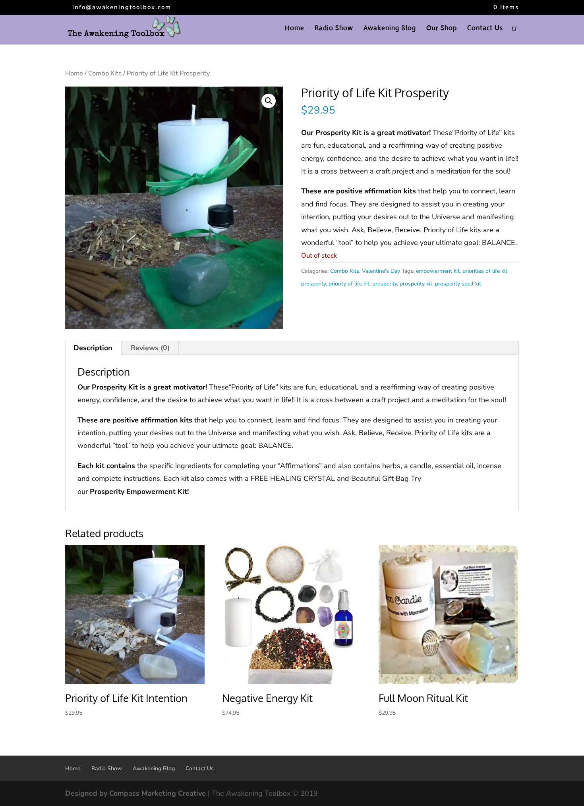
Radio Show (334, 28)
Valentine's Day (381, 271)
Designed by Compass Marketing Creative (135, 793)
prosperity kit (416, 283)
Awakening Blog (390, 28)
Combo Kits (105, 73)
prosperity (384, 283)
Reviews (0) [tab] (150, 348)
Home (294, 28)
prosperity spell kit (458, 283)
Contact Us (485, 28)
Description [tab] (92, 348)
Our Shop (441, 28)
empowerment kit (438, 271)
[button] (268, 101)
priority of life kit (349, 283)
